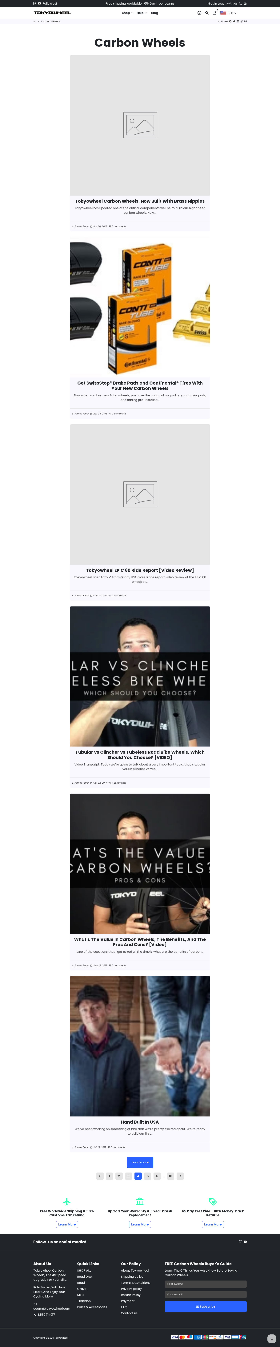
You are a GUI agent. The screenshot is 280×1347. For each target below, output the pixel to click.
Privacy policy (131, 1289)
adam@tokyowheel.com (51, 1307)
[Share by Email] (245, 21)
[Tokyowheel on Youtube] (39, 3)
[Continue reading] (140, 125)
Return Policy (131, 1295)
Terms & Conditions (135, 1283)
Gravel (82, 1289)
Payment (128, 1301)
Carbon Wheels (50, 21)
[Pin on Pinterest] (238, 21)
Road (81, 1283)
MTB (80, 1295)
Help (142, 13)
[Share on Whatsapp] (242, 21)
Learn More (67, 1224)
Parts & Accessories (92, 1307)
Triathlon (84, 1301)
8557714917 (44, 1315)
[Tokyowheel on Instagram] (34, 3)
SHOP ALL (84, 1270)
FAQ (124, 1307)
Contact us (129, 1313)
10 (170, 1176)
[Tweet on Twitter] (234, 21)
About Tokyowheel (135, 1270)
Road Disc (84, 1276)
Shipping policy (132, 1276)
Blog (154, 13)
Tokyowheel (61, 1337)
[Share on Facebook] (230, 21)
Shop (128, 13)
